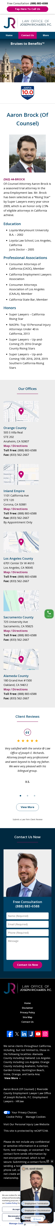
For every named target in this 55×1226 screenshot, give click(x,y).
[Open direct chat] (48, 1161)
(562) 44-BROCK (14, 179)
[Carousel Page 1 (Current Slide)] (20, 795)
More (46, 35)
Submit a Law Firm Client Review (27, 819)
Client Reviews (27, 716)
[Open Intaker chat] (25, 1224)
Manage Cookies (36, 1116)
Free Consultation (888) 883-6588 (27, 903)
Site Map (27, 1017)
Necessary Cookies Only (17, 1217)
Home (9, 35)
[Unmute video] (37, 1189)
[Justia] (31, 1034)
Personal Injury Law (27, 1124)
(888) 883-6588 (27, 450)
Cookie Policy (14, 1116)
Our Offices (27, 388)
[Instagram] (45, 1034)
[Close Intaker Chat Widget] (52, 1161)
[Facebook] (10, 1034)
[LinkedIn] (24, 1034)
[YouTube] (38, 1034)
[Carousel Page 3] (34, 795)
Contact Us (27, 35)
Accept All (18, 1209)
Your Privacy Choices (24, 1112)
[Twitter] (17, 1034)
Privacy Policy (27, 1012)
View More (27, 807)
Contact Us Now (27, 837)
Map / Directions (16, 446)
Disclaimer (27, 1007)
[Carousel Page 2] (27, 795)
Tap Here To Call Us (27, 9)
